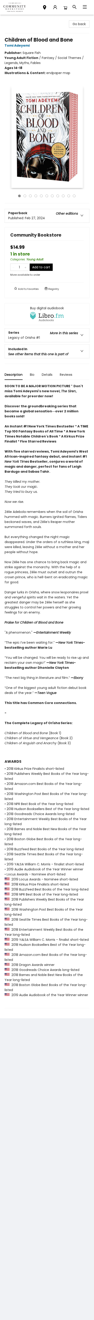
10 (68, 196)
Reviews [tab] (66, 374)
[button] (44, 8)
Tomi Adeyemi (17, 45)
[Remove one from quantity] (13, 267)
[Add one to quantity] (25, 267)
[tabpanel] (47, 696)
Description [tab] (14, 374)
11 (74, 196)
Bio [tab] (32, 374)
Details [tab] (47, 374)
